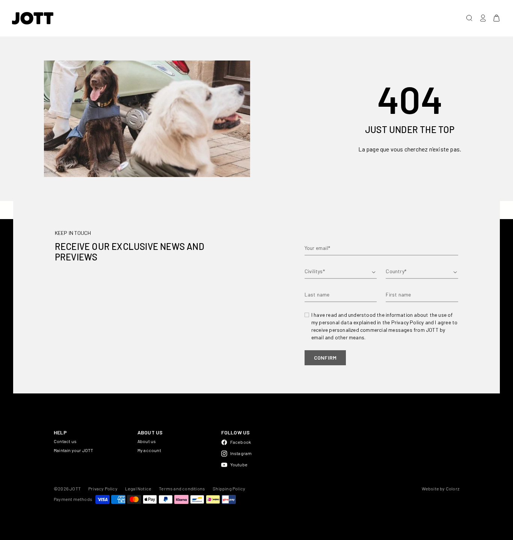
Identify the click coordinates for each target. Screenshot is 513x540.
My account (149, 450)
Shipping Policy (229, 488)
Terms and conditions (182, 488)
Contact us (65, 441)
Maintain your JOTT (74, 450)
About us (146, 441)
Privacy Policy (103, 488)
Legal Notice (138, 488)
